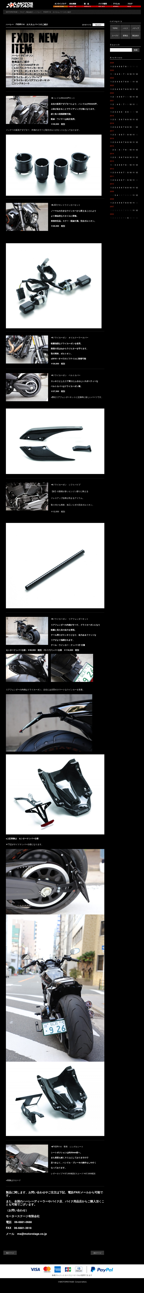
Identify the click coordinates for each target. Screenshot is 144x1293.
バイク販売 (104, 5)
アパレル (119, 5)
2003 (112, 214)
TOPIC (115, 28)
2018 (112, 123)
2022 (112, 93)
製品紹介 (98, 25)
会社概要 (75, 5)
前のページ (10, 1253)
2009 (112, 191)
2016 (112, 138)
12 (137, 74)
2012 (112, 168)
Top (137, 1286)
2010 (112, 184)
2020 (112, 108)
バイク (125, 28)
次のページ (97, 1253)
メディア (135, 28)
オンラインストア (60, 5)
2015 (112, 146)
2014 (112, 153)
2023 (112, 85)
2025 (112, 70)
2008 (112, 199)
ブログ (133, 5)
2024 (112, 78)
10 (130, 74)
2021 (112, 100)
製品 (89, 5)
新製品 (125, 35)
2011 (112, 176)
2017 (112, 131)
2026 (112, 62)
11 (134, 74)
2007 (112, 206)
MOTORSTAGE (12, 12)
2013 (112, 161)
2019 (112, 115)
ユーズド (115, 35)
